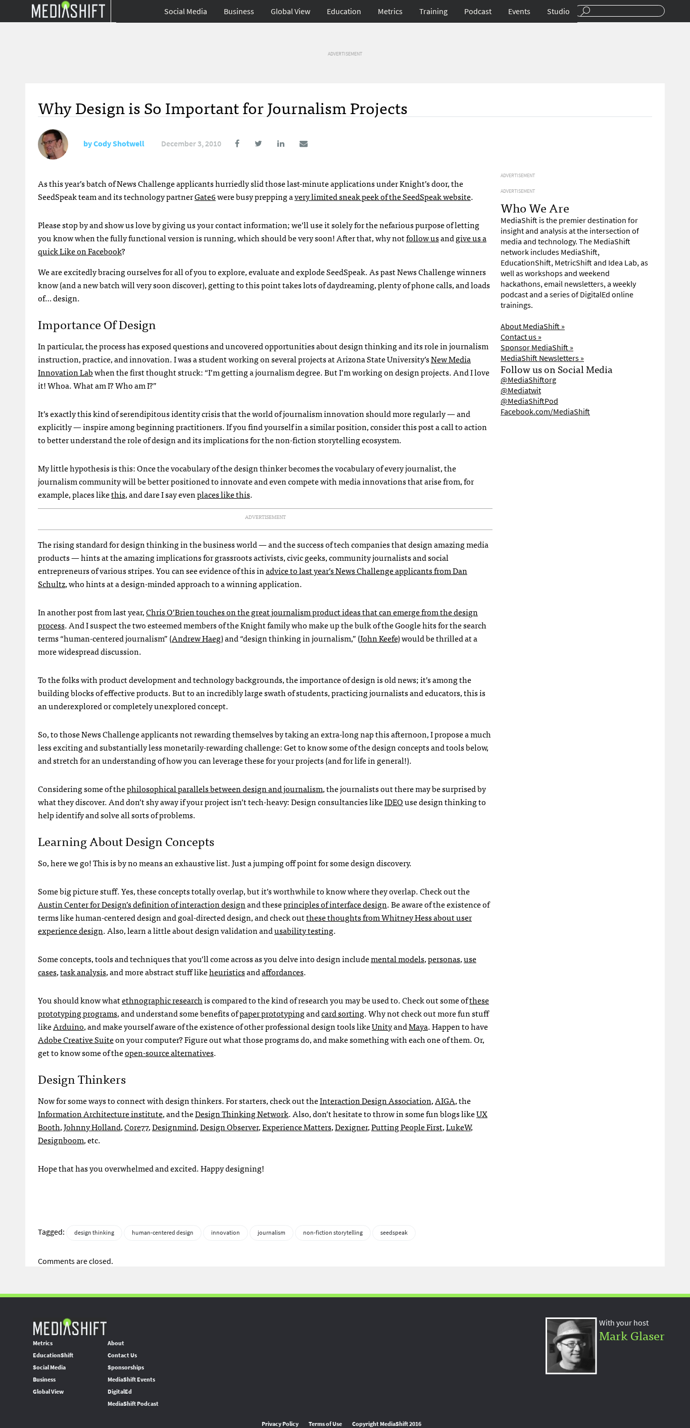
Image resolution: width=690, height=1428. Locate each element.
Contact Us (122, 1355)
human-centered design (162, 1233)
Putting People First (406, 1126)
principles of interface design (335, 904)
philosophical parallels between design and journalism (225, 788)
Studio (558, 11)
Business (239, 11)
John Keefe (379, 638)
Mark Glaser (632, 1335)
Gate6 (205, 196)
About (116, 1343)
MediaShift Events (131, 1380)
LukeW (458, 1126)
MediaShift (70, 1326)
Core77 (136, 1126)
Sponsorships (126, 1367)
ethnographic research (162, 1000)
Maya (418, 1026)
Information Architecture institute (100, 1113)
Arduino (68, 1026)
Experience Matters (296, 1126)
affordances (283, 971)
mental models (397, 958)
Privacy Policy (280, 1424)
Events (519, 11)
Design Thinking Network (241, 1113)
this (118, 494)
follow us (422, 237)
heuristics (227, 971)
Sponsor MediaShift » (537, 347)
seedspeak (394, 1233)
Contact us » (521, 337)
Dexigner (351, 1126)
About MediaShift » (533, 326)
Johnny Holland (92, 1126)
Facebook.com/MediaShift (545, 411)
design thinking (94, 1233)
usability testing (303, 930)
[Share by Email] (297, 143)
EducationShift (53, 1355)
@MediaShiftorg (528, 380)
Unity (382, 1026)
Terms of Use (325, 1424)
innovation (225, 1233)
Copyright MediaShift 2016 (386, 1424)
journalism (271, 1233)
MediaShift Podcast (133, 1404)
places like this (223, 494)
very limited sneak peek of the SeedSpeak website (382, 196)
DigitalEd (120, 1392)
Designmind (174, 1126)
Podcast (477, 11)
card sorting (342, 1013)
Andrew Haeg (196, 638)
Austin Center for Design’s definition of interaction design (141, 904)
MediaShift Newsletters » (542, 358)
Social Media (185, 11)
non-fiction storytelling (333, 1233)
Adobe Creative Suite (76, 1039)
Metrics (390, 11)
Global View (290, 11)
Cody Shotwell (118, 143)
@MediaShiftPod (529, 401)
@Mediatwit (521, 390)
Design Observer (229, 1126)
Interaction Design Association (375, 1100)
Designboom (61, 1139)
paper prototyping (272, 1013)
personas (444, 958)
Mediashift (68, 9)
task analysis (83, 971)
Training (433, 11)
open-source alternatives (169, 1052)
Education (344, 11)
